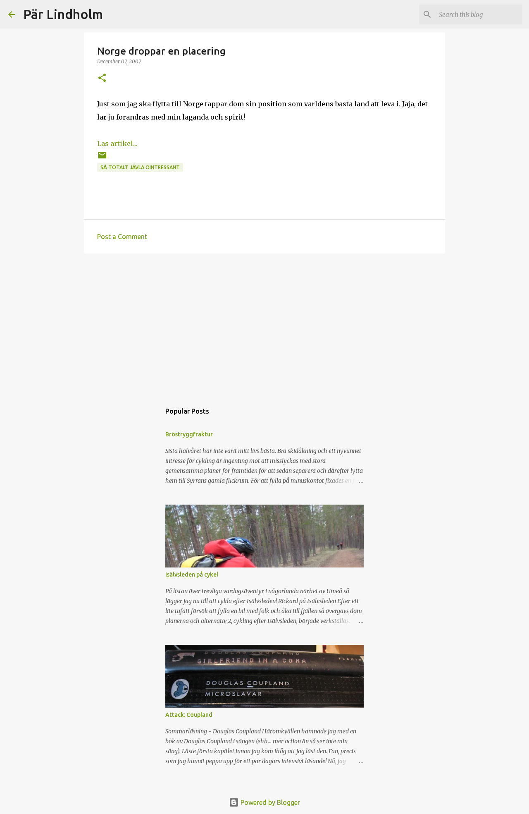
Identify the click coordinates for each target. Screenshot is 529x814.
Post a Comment (122, 236)
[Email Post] (102, 158)
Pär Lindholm (63, 14)
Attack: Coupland (188, 714)
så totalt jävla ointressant (140, 167)
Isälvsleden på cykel (191, 574)
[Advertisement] (264, 324)
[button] (102, 78)
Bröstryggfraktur (189, 434)
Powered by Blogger (269, 802)
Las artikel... (117, 143)
